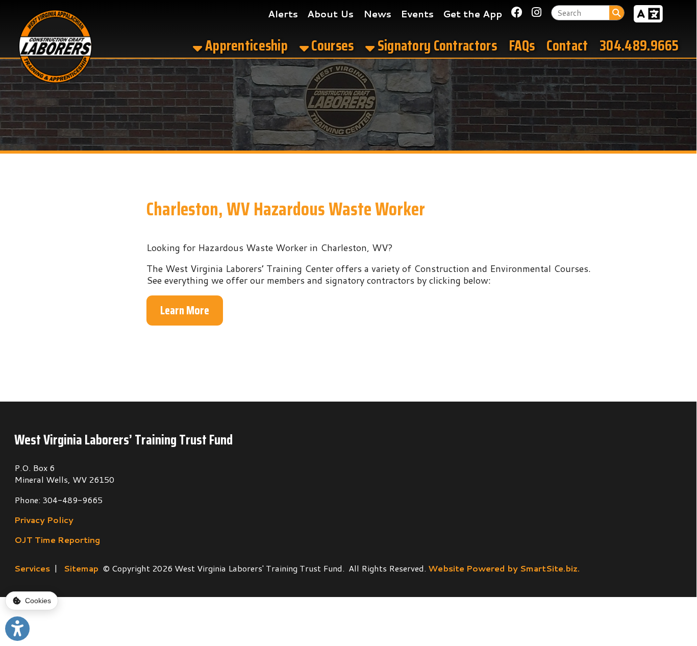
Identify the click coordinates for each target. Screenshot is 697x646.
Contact (567, 45)
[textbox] (581, 12)
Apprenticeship (245, 45)
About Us (330, 13)
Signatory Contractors (435, 45)
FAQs (522, 45)
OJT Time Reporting (57, 539)
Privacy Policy (43, 520)
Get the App (472, 13)
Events (417, 13)
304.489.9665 (639, 45)
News (377, 13)
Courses (331, 45)
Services (32, 568)
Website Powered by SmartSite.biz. (504, 568)
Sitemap (81, 568)
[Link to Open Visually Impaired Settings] (17, 628)
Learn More (184, 310)
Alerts (283, 13)
